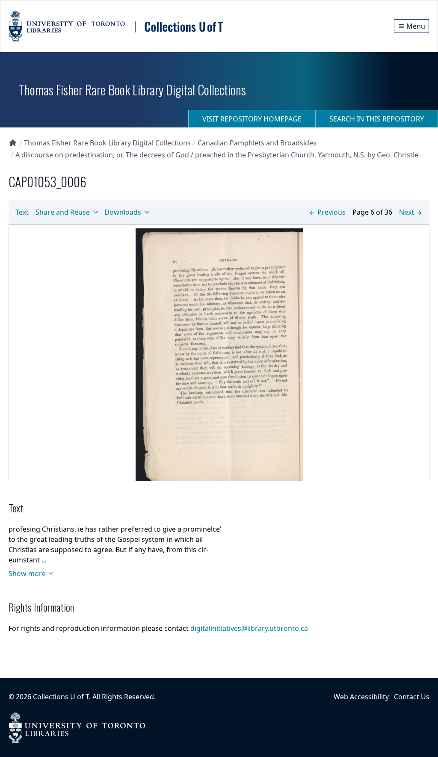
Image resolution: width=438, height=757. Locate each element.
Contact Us (411, 696)
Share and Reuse (63, 212)
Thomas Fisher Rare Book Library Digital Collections (107, 143)
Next (406, 212)
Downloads (122, 212)
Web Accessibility (361, 696)
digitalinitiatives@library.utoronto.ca (249, 628)
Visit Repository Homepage (252, 119)
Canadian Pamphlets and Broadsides (257, 143)
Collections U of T (61, 696)
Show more (27, 573)
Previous (331, 212)
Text (22, 212)
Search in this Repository (376, 119)
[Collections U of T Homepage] (13, 143)
